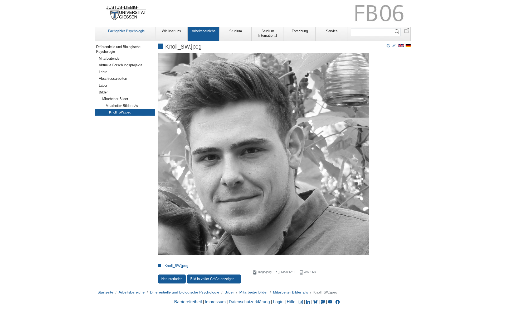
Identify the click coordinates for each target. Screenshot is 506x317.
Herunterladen (171, 279)
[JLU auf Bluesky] (316, 302)
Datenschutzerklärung (249, 302)
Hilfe (291, 302)
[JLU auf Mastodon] (323, 302)
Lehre (103, 72)
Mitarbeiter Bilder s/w (122, 106)
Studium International (267, 33)
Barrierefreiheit (188, 302)
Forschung (300, 31)
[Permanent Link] (394, 45)
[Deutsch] (408, 46)
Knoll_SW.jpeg (176, 265)
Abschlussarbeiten (113, 79)
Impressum (215, 302)
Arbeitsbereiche (204, 31)
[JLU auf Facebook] (337, 302)
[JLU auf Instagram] (301, 302)
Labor (103, 85)
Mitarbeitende (109, 58)
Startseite (105, 292)
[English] (401, 46)
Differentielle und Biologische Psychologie (118, 49)
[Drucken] (388, 45)
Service (332, 31)
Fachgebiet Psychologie (126, 31)
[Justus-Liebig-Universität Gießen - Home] (126, 13)
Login (279, 302)
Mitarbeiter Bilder (115, 99)
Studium (235, 31)
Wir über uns (171, 31)
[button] (407, 30)
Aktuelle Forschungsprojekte (120, 65)
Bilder (103, 92)
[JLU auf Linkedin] (308, 302)
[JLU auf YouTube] (330, 302)
